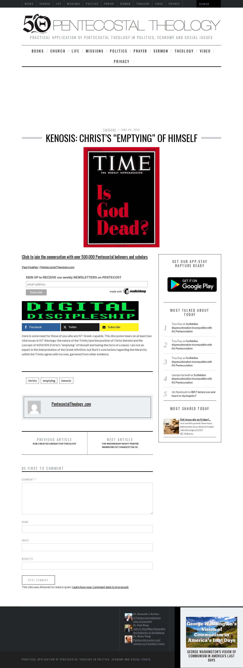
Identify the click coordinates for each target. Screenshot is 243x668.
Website (27, 558)
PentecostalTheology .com (71, 404)
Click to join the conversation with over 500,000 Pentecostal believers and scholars (85, 257)
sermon (161, 50)
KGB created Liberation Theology (54, 441)
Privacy (121, 61)
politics (118, 50)
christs (32, 380)
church (58, 50)
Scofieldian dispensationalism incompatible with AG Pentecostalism (192, 327)
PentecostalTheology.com (57, 267)
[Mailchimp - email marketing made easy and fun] (128, 294)
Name (25, 522)
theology (184, 50)
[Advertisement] (121, 95)
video (205, 50)
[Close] (177, 613)
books (38, 50)
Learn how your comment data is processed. (100, 587)
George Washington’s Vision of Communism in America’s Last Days (211, 655)
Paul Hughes (30, 267)
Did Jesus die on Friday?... (195, 419)
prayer (140, 50)
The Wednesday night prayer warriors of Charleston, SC (120, 442)
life (75, 50)
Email (25, 540)
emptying (49, 380)
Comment (29, 479)
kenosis (66, 380)
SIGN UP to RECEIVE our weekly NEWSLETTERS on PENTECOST (73, 277)
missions (95, 50)
